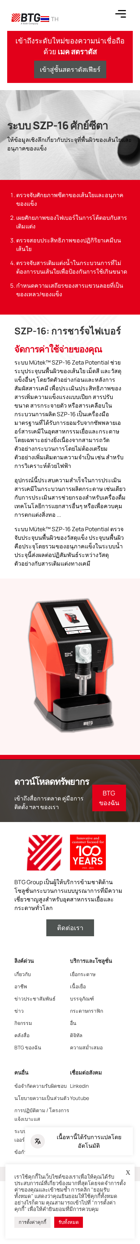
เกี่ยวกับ (22, 974)
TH (55, 19)
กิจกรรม (23, 1023)
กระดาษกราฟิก (86, 1010)
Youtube (79, 1098)
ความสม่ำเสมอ (86, 1047)
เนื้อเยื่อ (78, 986)
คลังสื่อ (21, 1035)
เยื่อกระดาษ (82, 974)
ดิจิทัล (76, 1035)
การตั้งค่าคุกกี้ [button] (32, 1222)
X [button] (128, 1172)
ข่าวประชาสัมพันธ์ (35, 998)
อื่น (73, 1023)
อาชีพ (20, 986)
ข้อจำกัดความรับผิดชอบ (40, 1085)
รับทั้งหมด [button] (69, 1222)
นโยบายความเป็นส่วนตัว (41, 1098)
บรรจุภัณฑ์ (82, 998)
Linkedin (79, 1085)
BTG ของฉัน (27, 1047)
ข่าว (19, 1010)
